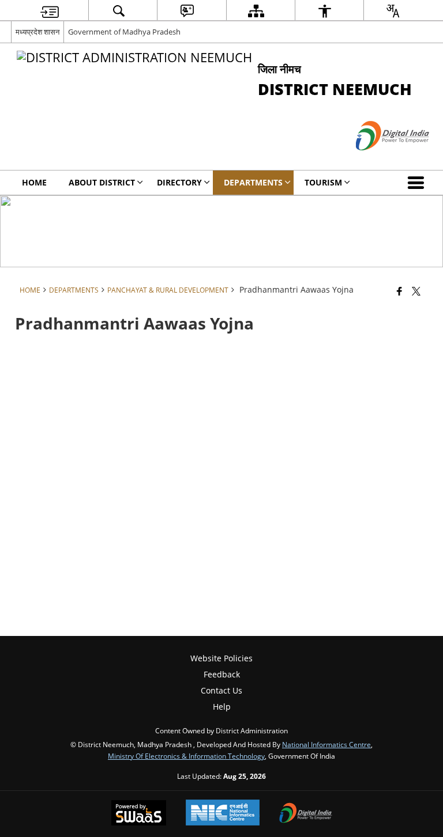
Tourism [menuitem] (323, 182)
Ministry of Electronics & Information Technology (186, 755)
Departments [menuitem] (253, 182)
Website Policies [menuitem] (221, 658)
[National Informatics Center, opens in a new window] (222, 813)
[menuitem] (50, 10)
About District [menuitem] (102, 182)
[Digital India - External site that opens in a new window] (378, 159)
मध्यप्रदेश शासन (37, 31)
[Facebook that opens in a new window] (399, 290)
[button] (418, 183)
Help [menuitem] (222, 706)
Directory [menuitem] (179, 182)
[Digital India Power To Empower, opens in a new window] (306, 813)
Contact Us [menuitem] (221, 690)
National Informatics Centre (326, 744)
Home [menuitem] (34, 182)
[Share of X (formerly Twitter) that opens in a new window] (416, 290)
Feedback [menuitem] (222, 674)
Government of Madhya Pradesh (124, 31)
